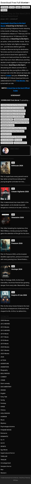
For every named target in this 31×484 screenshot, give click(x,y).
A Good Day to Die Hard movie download (12, 108)
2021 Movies (5, 350)
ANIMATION (5, 367)
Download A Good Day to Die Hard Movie (12, 116)
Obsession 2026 (17, 217)
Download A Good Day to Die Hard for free (13, 113)
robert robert (14, 149)
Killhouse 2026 (17, 165)
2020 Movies (5, 347)
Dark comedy (5, 383)
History (3, 410)
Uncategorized (6, 463)
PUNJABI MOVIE (6, 430)
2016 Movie (5, 334)
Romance (4, 433)
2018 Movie (5, 340)
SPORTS (3, 446)
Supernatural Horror (8, 453)
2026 (13, 162)
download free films (6, 119)
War (2, 470)
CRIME (3, 380)
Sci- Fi (2, 440)
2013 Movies (4, 7)
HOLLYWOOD (25, 7)
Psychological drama (8, 426)
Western (3, 473)
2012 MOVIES (5, 324)
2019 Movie (5, 344)
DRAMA (3, 390)
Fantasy (3, 403)
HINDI (3, 407)
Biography (4, 370)
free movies (18, 140)
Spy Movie (4, 450)
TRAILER (3, 460)
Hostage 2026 (16, 269)
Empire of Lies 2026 (19, 295)
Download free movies (7, 125)
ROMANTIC (4, 436)
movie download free (20, 143)
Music (3, 420)
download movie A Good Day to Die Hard (12, 131)
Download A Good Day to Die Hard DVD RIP (13, 111)
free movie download (7, 140)
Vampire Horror (6, 466)
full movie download (7, 143)
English (18, 7)
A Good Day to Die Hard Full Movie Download (13, 105)
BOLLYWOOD (5, 373)
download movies (6, 134)
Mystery (3, 423)
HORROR (4, 417)
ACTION (12, 7)
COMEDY (4, 377)
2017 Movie (5, 337)
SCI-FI (3, 443)
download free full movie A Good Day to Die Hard (14, 122)
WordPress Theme (24, 477)
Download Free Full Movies (14, 2)
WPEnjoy (15, 480)
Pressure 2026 (16, 243)
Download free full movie (21, 119)
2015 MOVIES (5, 330)
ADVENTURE (5, 363)
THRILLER (4, 10)
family (3, 400)
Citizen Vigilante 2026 (20, 191)
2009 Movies (5, 320)
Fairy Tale (4, 397)
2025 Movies (5, 353)
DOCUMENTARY (6, 387)
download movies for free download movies (13, 137)
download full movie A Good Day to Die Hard (13, 128)
